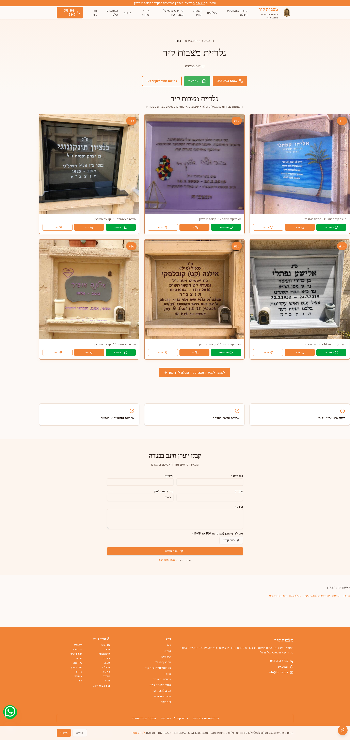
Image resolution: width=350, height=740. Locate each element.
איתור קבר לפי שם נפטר (174, 718)
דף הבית (209, 41)
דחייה (79, 733)
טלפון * (168, 476)
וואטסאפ (194, 81)
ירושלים (78, 645)
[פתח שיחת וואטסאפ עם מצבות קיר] (10, 712)
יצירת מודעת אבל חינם (206, 718)
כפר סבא (77, 663)
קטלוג (167, 651)
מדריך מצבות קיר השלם (237, 13)
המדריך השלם (163, 662)
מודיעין (78, 672)
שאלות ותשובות (162, 679)
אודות (127, 13)
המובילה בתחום (162, 691)
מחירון (346, 596)
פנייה (266, 227)
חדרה (107, 680)
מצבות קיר (199, 3)
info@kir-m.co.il (278, 672)
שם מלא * (237, 476)
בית (169, 645)
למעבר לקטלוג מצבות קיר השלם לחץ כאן (197, 372)
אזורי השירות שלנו (160, 685)
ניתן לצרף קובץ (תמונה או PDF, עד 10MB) (217, 533)
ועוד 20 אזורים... (101, 686)
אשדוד (106, 676)
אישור (64, 733)
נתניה (107, 663)
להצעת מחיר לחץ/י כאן (161, 81)
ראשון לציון (76, 654)
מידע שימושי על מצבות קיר (173, 13)
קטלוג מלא (295, 596)
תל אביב (105, 645)
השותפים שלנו (112, 13)
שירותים (166, 656)
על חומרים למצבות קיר (317, 596)
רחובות (106, 658)
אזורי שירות (145, 13)
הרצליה (106, 667)
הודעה (239, 507)
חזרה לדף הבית (278, 596)
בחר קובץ (229, 540)
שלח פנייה (171, 551)
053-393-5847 (69, 13)
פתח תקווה (104, 654)
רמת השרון (76, 667)
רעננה (79, 658)
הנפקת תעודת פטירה (143, 718)
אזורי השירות (192, 41)
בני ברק (106, 672)
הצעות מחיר (197, 13)
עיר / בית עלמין (163, 491)
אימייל (239, 491)
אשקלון (78, 676)
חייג (298, 227)
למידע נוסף (138, 733)
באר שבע (77, 649)
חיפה (107, 649)
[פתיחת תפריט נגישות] (343, 730)
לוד (80, 680)
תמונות (336, 596)
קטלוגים (212, 13)
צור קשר (94, 13)
